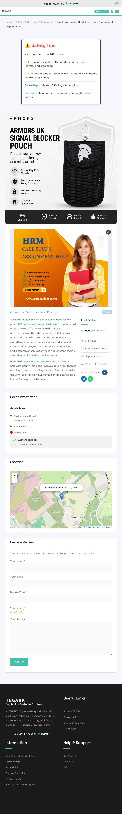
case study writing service (39, 361)
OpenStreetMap (93, 527)
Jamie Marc (18, 408)
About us (68, 761)
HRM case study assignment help (37, 324)
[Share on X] (84, 379)
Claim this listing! (95, 364)
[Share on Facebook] (105, 372)
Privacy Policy (13, 778)
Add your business (74, 722)
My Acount (69, 728)
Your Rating (17, 608)
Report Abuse (93, 356)
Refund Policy (13, 767)
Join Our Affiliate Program (20, 784)
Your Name (17, 561)
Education (100, 330)
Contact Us (69, 755)
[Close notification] (117, 4)
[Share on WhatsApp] (90, 379)
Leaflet (78, 527)
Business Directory (74, 717)
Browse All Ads (71, 711)
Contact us (31, 93)
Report (37, 85)
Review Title (18, 592)
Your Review (18, 619)
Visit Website (21, 426)
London (54, 311)
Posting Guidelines (16, 773)
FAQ (65, 767)
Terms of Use (12, 761)
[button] (61, 496)
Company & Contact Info (19, 755)
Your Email (17, 576)
